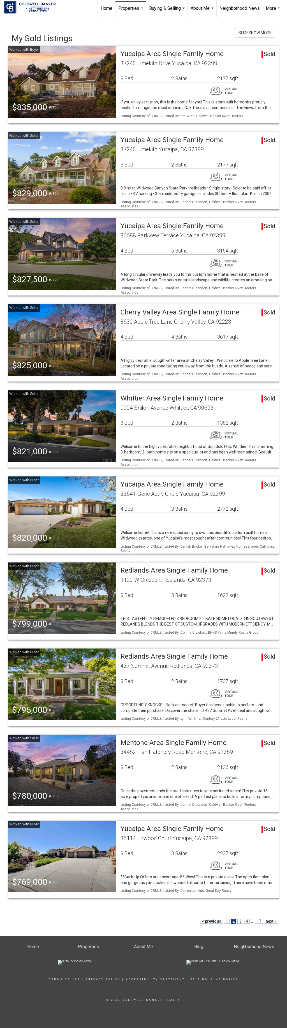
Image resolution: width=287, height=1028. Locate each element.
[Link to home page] (32, 7)
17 (259, 921)
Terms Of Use (64, 979)
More (273, 11)
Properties (131, 11)
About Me (203, 11)
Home (106, 8)
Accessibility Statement (155, 979)
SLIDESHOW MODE (255, 33)
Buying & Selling (167, 11)
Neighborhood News (239, 8)
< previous (211, 921)
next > (271, 921)
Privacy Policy (103, 979)
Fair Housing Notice (214, 979)
